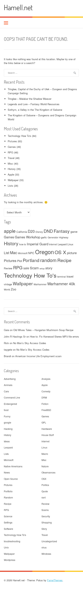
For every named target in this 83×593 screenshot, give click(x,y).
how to (22, 244)
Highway (63, 237)
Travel (11, 158)
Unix (6, 547)
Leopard (62, 244)
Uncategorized (49, 541)
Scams (45, 509)
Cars (6, 391)
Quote (45, 491)
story (48, 268)
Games (12, 147)
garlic (44, 237)
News (7, 472)
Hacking (8, 428)
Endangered (10, 403)
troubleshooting (12, 541)
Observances (48, 472)
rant (44, 497)
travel (70, 276)
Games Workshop (27, 237)
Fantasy (62, 231)
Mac (13, 252)
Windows (46, 553)
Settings (8, 522)
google (7, 422)
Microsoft (22, 253)
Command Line (12, 397)
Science (8, 516)
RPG (10, 152)
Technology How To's (19, 136)
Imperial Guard (37, 244)
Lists (10, 185)
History (12, 169)
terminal (61, 276)
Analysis (46, 378)
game (73, 232)
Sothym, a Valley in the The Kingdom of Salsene (35, 109)
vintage (8, 284)
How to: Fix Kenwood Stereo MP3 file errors (54, 336)
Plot (19, 261)
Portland (31, 260)
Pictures (12, 141)
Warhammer (40, 284)
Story (44, 528)
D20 (31, 231)
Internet (53, 244)
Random (8, 497)
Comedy (46, 391)
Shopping (47, 522)
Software (8, 528)
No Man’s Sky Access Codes (29, 343)
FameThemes (55, 580)
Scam (34, 267)
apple (10, 230)
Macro (45, 453)
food (6, 410)
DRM (44, 397)
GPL (44, 422)
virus (44, 547)
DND (48, 231)
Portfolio (8, 491)
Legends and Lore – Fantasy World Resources (33, 104)
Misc (10, 163)
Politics (45, 485)
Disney (39, 231)
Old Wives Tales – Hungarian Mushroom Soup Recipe (43, 330)
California (21, 232)
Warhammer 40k (61, 283)
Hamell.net (18, 7)
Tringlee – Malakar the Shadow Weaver (29, 99)
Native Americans (13, 466)
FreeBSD (46, 410)
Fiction (45, 403)
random (48, 259)
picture (72, 252)
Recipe (64, 260)
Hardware (47, 428)
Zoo (13, 289)
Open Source (11, 478)
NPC (31, 253)
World (7, 289)
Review (8, 268)
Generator (53, 237)
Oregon (44, 252)
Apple (11, 174)
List (6, 252)
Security (46, 516)
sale (26, 268)
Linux (70, 244)
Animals (8, 385)
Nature (45, 466)
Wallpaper (13, 180)
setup (42, 268)
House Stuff (48, 435)
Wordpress (9, 559)
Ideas (7, 441)
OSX (44, 478)
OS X (60, 252)
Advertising (10, 378)
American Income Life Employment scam (38, 356)
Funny (7, 416)
